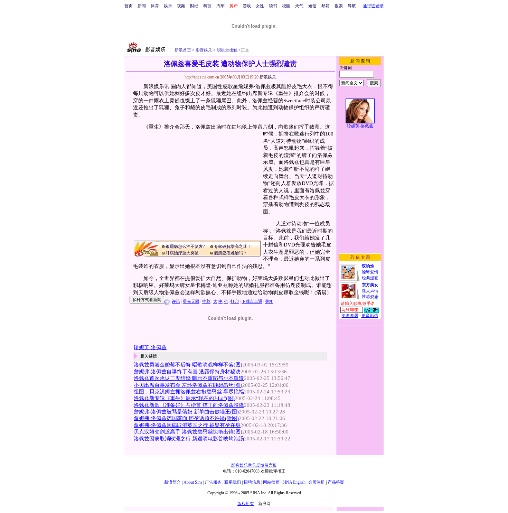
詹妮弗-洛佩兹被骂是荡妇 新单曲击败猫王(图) (186, 411)
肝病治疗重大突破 (182, 253)
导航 (352, 5)
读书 (273, 5)
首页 (128, 5)
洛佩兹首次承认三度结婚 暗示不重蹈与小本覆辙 (189, 378)
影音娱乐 (204, 50)
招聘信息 (252, 482)
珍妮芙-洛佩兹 (150, 347)
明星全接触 (226, 50)
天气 (299, 5)
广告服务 (213, 482)
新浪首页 (183, 50)
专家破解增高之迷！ (232, 246)
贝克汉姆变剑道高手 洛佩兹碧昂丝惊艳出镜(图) (188, 432)
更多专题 (350, 315)
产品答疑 (336, 482)
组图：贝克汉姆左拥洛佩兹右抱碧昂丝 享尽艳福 (189, 391)
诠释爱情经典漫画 (370, 272)
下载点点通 (252, 301)
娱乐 (168, 5)
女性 (260, 5)
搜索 (339, 5)
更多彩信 (369, 315)
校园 (286, 5)
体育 (155, 5)
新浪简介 (172, 482)
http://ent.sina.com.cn (202, 77)
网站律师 (271, 482)
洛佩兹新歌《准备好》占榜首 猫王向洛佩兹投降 (189, 405)
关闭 (269, 301)
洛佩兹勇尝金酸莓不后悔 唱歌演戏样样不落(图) (188, 364)
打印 (235, 301)
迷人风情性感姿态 (370, 290)
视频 (181, 5)
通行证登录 (373, 5)
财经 (194, 5)
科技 (207, 5)
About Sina (193, 482)
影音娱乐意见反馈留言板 (254, 465)
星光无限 (191, 301)
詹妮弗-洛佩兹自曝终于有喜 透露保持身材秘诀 (187, 371)
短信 (312, 5)
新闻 (142, 5)
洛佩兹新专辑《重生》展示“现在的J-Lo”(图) (184, 398)
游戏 (247, 5)
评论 (176, 301)
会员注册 (316, 482)
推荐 (206, 301)
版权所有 (245, 503)
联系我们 (232, 482)
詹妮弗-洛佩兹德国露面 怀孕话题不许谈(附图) (186, 418)
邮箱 (325, 5)
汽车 (220, 5)
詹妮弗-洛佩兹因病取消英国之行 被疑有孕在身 (187, 425)
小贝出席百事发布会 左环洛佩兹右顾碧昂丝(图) (188, 385)
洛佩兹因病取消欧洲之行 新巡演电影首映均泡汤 (189, 438)
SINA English (293, 482)
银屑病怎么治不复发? (185, 246)
